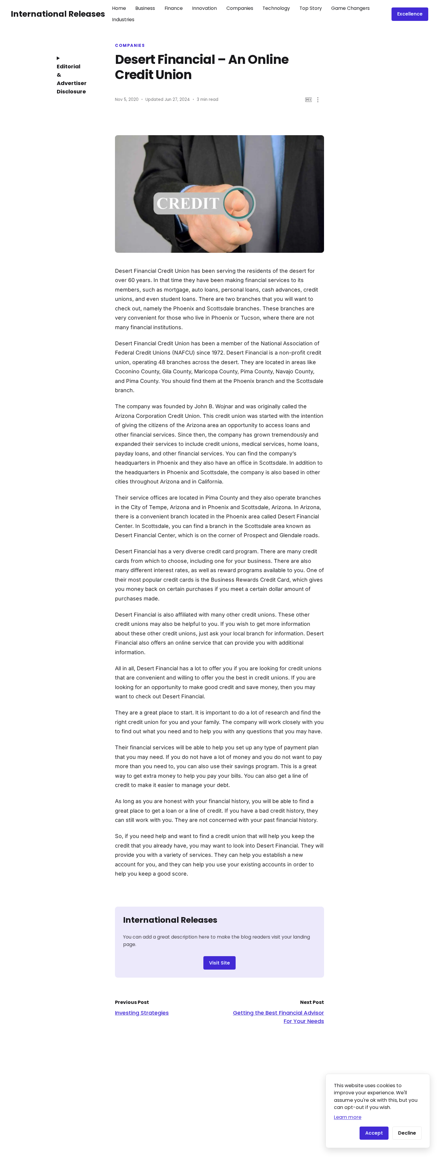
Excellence (410, 13)
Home (119, 8)
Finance (174, 8)
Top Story (311, 8)
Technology (276, 8)
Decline (407, 1133)
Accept (374, 1133)
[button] (318, 100)
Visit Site (219, 962)
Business (145, 8)
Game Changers (350, 8)
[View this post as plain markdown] (309, 100)
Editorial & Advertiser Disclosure (72, 79)
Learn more (347, 1117)
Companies (239, 8)
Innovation (204, 8)
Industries (123, 19)
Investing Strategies (142, 1012)
